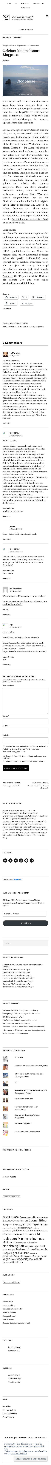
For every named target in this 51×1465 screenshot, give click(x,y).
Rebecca (6, 987)
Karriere (44, 1231)
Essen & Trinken (9, 1305)
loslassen (10, 1239)
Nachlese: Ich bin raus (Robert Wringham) (31, 1066)
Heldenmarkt (20, 1230)
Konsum (9, 1234)
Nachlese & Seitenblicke (12, 1309)
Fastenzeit (8, 276)
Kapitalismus (35, 1230)
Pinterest (26, 862)
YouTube (32, 862)
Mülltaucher (32, 1242)
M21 (7, 61)
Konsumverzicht (28, 1234)
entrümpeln (32, 1224)
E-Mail (6, 726)
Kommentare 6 (33, 46)
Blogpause (39, 327)
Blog (9, 4)
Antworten (6, 423)
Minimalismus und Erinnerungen (15, 1033)
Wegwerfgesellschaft (29, 1259)
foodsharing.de (14, 1347)
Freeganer (35, 1228)
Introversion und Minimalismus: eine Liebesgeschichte (24, 1030)
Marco (13, 526)
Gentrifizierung (8, 1231)
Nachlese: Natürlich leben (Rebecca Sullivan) (20, 1010)
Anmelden (7, 1406)
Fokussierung (24, 1227)
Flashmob (6, 1228)
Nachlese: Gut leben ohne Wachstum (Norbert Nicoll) (23, 1027)
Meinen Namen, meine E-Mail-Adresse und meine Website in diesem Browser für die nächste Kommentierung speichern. (25, 749)
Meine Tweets (9, 1176)
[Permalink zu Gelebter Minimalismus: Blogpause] (25, 95)
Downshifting (38, 1220)
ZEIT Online (36, 140)
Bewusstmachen (13, 1220)
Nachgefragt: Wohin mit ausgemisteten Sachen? (22, 1014)
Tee (34, 1256)
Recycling (8, 1252)
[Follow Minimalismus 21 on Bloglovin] (12, 880)
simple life (28, 1256)
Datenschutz (38, 4)
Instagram (21, 862)
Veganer (13, 1259)
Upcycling (42, 1256)
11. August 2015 (20, 46)
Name (6, 716)
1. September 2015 (16, 529)
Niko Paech (40, 1246)
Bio (26, 1221)
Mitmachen (25, 4)
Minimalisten (21, 1243)
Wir (15, 4)
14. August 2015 (15, 356)
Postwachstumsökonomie (31, 1249)
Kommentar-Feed (10, 1413)
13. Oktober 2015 (15, 627)
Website (6, 735)
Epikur (45, 1225)
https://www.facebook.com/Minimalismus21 (23, 651)
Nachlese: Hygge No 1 (23, 1123)
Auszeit (31, 327)
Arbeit (6, 1217)
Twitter (16, 862)
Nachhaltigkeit (13, 1246)
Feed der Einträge (9, 1410)
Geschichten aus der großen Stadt (30, 219)
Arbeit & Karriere (9, 1312)
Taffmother (15, 353)
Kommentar (8, 686)
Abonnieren (26, 923)
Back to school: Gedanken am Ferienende (38, 785)
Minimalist (9, 1242)
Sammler (19, 1256)
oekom (5, 1250)
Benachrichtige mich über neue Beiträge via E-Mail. (25, 761)
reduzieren (22, 1253)
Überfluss (17, 1262)
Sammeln (8, 1256)
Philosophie (11, 1250)
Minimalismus (22, 327)
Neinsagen (29, 1246)
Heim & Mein (8, 1302)
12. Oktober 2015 (15, 591)
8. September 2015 (16, 436)
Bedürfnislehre (27, 1217)
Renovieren (33, 1253)
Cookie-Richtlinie (19, 1454)
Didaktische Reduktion (24, 1099)
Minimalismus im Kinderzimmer (27, 1132)
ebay (20, 1225)
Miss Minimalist (14, 1382)
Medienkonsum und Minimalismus (16, 1023)
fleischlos (13, 1228)
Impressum (25, 8)
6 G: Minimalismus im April (19, 969)
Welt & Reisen (8, 1319)
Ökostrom (7, 1262)
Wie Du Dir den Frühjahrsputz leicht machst (20, 1020)
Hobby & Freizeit (12, 37)
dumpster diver (10, 1225)
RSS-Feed (5, 862)
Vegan (6, 1259)
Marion (6, 981)
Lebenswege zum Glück (11, 784)
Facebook (10, 862)
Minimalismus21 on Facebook (17, 1150)
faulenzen (26, 272)
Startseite (19, 1057)
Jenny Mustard (14, 1375)
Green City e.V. (13, 1351)
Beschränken (40, 1217)
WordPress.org (8, 1417)
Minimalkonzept (14, 1379)
